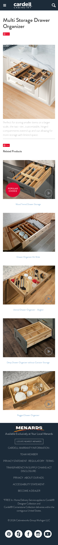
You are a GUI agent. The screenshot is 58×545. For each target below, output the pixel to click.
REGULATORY (36, 461)
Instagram (38, 534)
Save (7, 34)
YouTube (48, 534)
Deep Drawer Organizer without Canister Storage (28, 362)
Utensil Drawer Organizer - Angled (28, 309)
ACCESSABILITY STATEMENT (28, 484)
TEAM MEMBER (29, 454)
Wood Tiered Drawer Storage (28, 204)
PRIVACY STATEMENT (15, 461)
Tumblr (18, 534)
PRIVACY (18, 477)
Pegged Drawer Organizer (28, 415)
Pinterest (9, 534)
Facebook (28, 534)
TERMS (50, 461)
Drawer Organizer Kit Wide (28, 257)
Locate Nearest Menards (29, 441)
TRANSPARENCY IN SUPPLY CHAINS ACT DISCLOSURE (29, 469)
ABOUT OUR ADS (34, 477)
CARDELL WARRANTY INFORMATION (28, 448)
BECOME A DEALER (29, 491)
